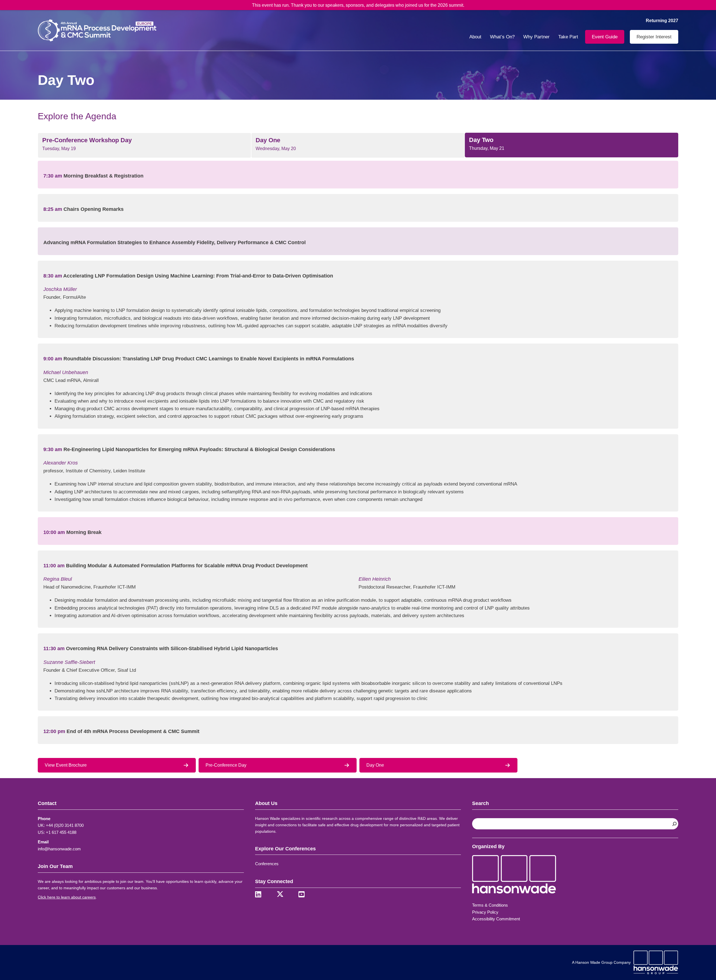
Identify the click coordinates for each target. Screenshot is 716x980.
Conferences (267, 863)
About (475, 36)
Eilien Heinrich (375, 579)
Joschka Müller (60, 289)
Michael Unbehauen (65, 372)
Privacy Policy (485, 912)
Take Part (568, 36)
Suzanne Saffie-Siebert (69, 662)
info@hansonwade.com (59, 848)
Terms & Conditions (490, 905)
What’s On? (502, 36)
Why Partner (536, 36)
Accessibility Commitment (496, 918)
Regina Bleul (57, 579)
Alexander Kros (60, 463)
